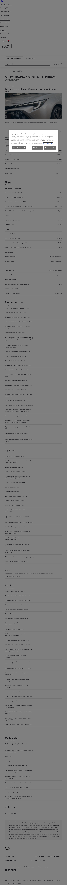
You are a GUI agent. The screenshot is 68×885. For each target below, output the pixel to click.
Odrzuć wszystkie (37, 147)
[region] (33, 141)
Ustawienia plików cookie (19, 147)
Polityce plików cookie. (48, 143)
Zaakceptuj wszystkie (50, 147)
